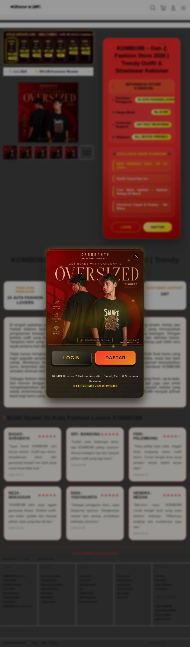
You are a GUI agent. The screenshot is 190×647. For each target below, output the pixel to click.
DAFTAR (115, 357)
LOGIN (71, 357)
